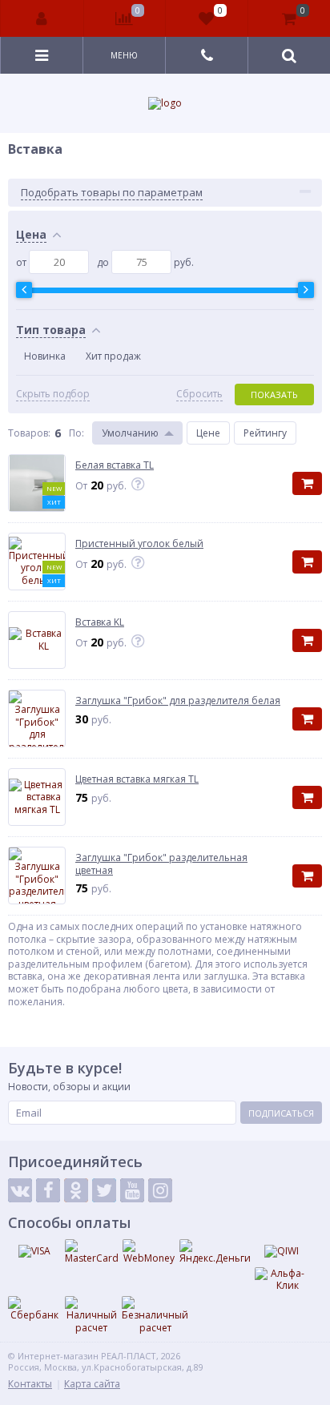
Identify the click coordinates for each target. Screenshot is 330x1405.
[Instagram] (160, 1190)
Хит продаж (113, 356)
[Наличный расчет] (91, 1315)
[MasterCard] (92, 1252)
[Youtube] (132, 1190)
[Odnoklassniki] (76, 1190)
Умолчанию (130, 433)
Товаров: (29, 433)
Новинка (45, 356)
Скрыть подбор (53, 394)
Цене (208, 433)
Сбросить (199, 394)
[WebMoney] (149, 1252)
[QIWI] (281, 1251)
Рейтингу (265, 433)
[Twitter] (104, 1190)
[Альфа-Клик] (281, 1279)
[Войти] (42, 18)
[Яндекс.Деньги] (215, 1252)
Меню (124, 55)
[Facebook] (48, 1190)
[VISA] (34, 1251)
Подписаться (281, 1113)
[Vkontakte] (20, 1190)
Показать (274, 394)
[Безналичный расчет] (155, 1315)
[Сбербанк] (34, 1309)
